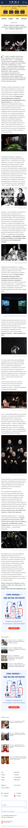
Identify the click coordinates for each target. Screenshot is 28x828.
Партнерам (16, 772)
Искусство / (12, 721)
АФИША (11, 18)
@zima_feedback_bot (8, 817)
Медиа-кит (3, 785)
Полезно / (10, 647)
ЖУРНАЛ (4, 18)
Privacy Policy (17, 785)
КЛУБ (17, 18)
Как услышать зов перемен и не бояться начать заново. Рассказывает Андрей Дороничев (16, 665)
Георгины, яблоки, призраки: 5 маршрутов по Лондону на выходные (16, 649)
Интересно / (11, 663)
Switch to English (5, 787)
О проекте (16, 774)
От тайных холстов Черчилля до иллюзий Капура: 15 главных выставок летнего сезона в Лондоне (18, 758)
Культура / (10, 655)
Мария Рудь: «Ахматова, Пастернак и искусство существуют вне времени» (17, 734)
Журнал (3, 777)
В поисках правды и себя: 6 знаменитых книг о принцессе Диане (16, 641)
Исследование (17, 777)
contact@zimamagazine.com (9, 815)
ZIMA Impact (17, 779)
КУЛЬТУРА (14, 22)
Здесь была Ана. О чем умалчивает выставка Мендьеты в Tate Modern (17, 746)
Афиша (3, 779)
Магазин (3, 774)
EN (23, 2)
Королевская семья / (13, 640)
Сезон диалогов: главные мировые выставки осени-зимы (17, 722)
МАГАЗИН (24, 18)
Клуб (2, 772)
